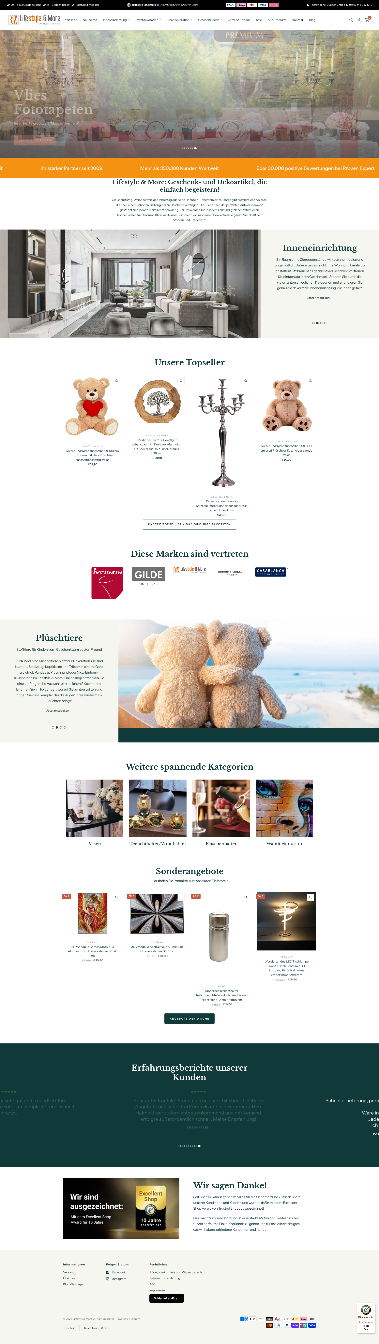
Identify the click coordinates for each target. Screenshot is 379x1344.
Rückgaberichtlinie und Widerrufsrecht (176, 1272)
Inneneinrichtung (115, 20)
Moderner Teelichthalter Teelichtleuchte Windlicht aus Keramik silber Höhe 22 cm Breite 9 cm (222, 980)
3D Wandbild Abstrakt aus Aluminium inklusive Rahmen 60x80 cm (157, 934)
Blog (312, 20)
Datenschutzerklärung (164, 1278)
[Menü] (372, 1305)
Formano (92, 928)
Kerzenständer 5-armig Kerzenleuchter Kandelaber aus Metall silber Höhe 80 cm (222, 505)
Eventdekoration (146, 20)
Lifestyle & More (92, 446)
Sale (259, 20)
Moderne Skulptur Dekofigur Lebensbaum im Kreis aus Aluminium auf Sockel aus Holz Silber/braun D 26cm (157, 446)
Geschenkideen (208, 20)
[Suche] (351, 20)
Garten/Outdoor (239, 20)
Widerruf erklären (166, 1298)
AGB (152, 1284)
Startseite (70, 20)
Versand (68, 1272)
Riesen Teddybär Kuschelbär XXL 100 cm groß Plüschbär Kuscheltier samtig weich (286, 450)
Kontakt (297, 20)
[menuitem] (70, 19)
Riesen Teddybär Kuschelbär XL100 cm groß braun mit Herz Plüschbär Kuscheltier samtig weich (92, 455)
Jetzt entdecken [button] (318, 286)
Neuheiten (90, 20)
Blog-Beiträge (73, 1284)
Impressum (157, 1290)
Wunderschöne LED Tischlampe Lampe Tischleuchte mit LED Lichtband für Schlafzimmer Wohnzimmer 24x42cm (287, 953)
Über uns (69, 1278)
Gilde (221, 972)
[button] (35, 140)
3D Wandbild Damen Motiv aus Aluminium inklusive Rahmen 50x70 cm (92, 936)
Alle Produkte (277, 20)
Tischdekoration (178, 20)
